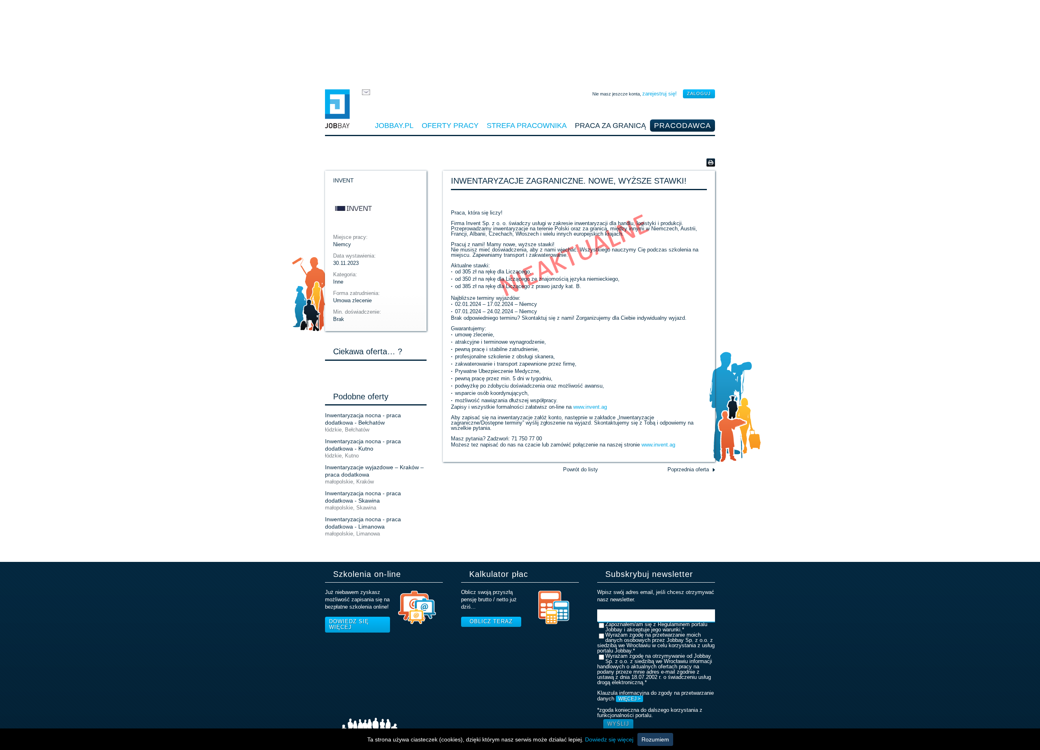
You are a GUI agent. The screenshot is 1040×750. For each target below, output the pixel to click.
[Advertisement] (520, 42)
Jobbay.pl (394, 125)
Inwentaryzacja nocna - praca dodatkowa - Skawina (363, 497)
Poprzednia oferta (688, 469)
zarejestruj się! (659, 94)
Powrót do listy (580, 469)
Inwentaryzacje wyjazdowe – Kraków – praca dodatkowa (374, 471)
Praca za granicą (610, 125)
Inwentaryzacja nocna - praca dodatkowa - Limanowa (363, 523)
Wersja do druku (710, 162)
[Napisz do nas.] (366, 93)
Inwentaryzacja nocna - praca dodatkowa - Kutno (363, 445)
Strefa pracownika (527, 125)
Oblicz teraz (491, 621)
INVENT (343, 180)
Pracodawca (682, 125)
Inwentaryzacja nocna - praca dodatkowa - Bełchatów (363, 419)
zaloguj (699, 93)
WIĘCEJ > (629, 699)
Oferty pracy (450, 125)
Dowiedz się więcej (349, 624)
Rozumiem (655, 739)
